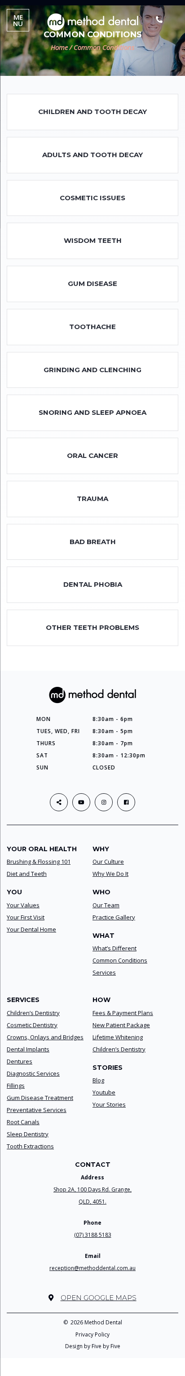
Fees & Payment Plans (122, 1013)
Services (104, 972)
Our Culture (108, 861)
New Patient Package (121, 1025)
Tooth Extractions (30, 1146)
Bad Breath (93, 541)
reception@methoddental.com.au (92, 1268)
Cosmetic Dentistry (32, 1025)
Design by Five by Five (92, 1346)
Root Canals (23, 1122)
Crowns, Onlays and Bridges (45, 1037)
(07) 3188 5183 (92, 1235)
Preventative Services (36, 1110)
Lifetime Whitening (117, 1037)
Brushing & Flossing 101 (38, 861)
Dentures (19, 1061)
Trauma (92, 498)
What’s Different (114, 948)
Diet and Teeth (27, 874)
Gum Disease (92, 283)
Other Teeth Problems (92, 627)
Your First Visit (25, 917)
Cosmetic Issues (92, 197)
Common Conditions (119, 960)
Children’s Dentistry (33, 1013)
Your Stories (109, 1104)
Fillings (16, 1085)
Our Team (105, 905)
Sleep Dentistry (27, 1134)
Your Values (23, 905)
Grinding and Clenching (92, 369)
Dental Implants (28, 1049)
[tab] (92, 112)
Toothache (92, 326)
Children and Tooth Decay (92, 111)
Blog (98, 1080)
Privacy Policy (92, 1334)
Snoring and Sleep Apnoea (92, 412)
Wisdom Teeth (93, 240)
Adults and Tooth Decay (92, 154)
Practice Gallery (113, 917)
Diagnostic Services (33, 1073)
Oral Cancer (92, 455)
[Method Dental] (92, 21)
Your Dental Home (31, 929)
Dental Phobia (92, 584)
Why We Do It (110, 874)
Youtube (103, 1092)
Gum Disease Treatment (40, 1098)
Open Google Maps (98, 1297)
